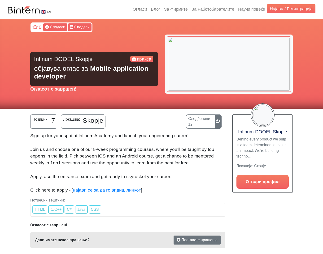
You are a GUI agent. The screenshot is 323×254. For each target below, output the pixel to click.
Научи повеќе (251, 9)
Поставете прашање (199, 240)
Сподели (57, 27)
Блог (155, 9)
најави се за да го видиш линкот (107, 190)
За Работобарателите (213, 9)
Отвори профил (262, 181)
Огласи (140, 9)
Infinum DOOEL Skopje (262, 131)
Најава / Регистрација (291, 8)
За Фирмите (176, 9)
